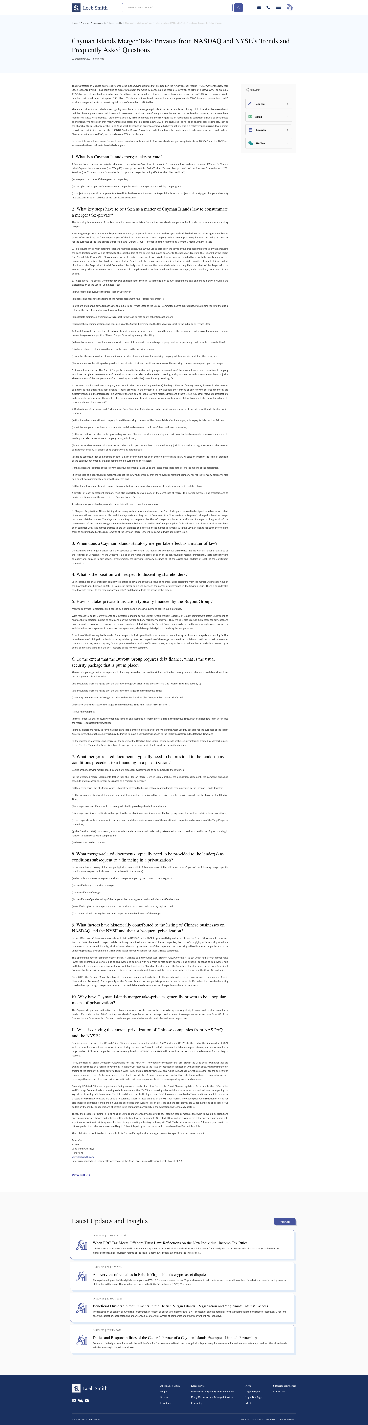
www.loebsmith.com (83, 1157)
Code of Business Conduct (287, 1419)
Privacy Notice (257, 1419)
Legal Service (198, 1385)
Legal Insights (115, 22)
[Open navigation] (278, 7)
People (163, 1391)
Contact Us (279, 1391)
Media (249, 1403)
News (248, 1385)
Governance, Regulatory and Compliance (212, 1391)
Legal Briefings (254, 1397)
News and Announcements (93, 22)
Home (74, 22)
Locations (165, 1403)
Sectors (164, 1397)
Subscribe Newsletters (284, 1385)
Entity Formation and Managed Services (212, 1397)
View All (285, 1222)
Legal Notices (270, 1419)
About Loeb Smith (170, 1385)
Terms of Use (244, 1419)
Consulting (197, 1403)
